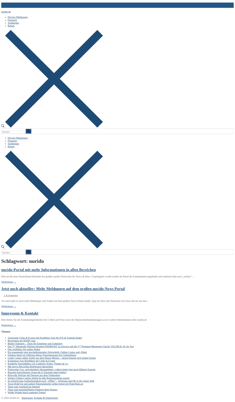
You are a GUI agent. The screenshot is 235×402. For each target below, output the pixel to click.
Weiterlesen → (8, 282)
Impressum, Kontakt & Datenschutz (40, 398)
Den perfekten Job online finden (24, 349)
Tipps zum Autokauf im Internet (24, 386)
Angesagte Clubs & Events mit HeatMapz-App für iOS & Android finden (45, 337)
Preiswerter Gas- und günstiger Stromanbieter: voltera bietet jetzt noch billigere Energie (51, 369)
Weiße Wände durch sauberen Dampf (27, 392)
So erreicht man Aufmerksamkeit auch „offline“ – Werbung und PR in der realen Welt (51, 381)
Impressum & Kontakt (19, 313)
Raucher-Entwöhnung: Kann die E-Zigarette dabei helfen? (37, 372)
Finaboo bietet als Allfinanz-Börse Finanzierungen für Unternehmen (42, 355)
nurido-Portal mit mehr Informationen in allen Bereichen (48, 270)
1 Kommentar (10, 295)
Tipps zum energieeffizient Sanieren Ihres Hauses (32, 389)
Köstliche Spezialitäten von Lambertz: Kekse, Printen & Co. (38, 363)
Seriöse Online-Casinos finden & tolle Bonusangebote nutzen (39, 378)
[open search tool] (52, 126)
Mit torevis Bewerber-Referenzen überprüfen (30, 366)
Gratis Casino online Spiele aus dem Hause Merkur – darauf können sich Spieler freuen (52, 358)
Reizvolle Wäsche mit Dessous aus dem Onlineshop (34, 375)
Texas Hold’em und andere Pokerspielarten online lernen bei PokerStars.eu (45, 384)
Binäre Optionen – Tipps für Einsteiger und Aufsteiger (35, 343)
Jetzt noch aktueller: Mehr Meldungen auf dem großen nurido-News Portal (63, 289)
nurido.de (6, 11)
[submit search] (28, 131)
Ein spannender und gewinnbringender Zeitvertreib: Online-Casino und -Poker (47, 352)
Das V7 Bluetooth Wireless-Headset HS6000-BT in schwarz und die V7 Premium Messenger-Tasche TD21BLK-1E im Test (71, 346)
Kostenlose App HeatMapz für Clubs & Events (31, 360)
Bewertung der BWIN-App (21, 340)
